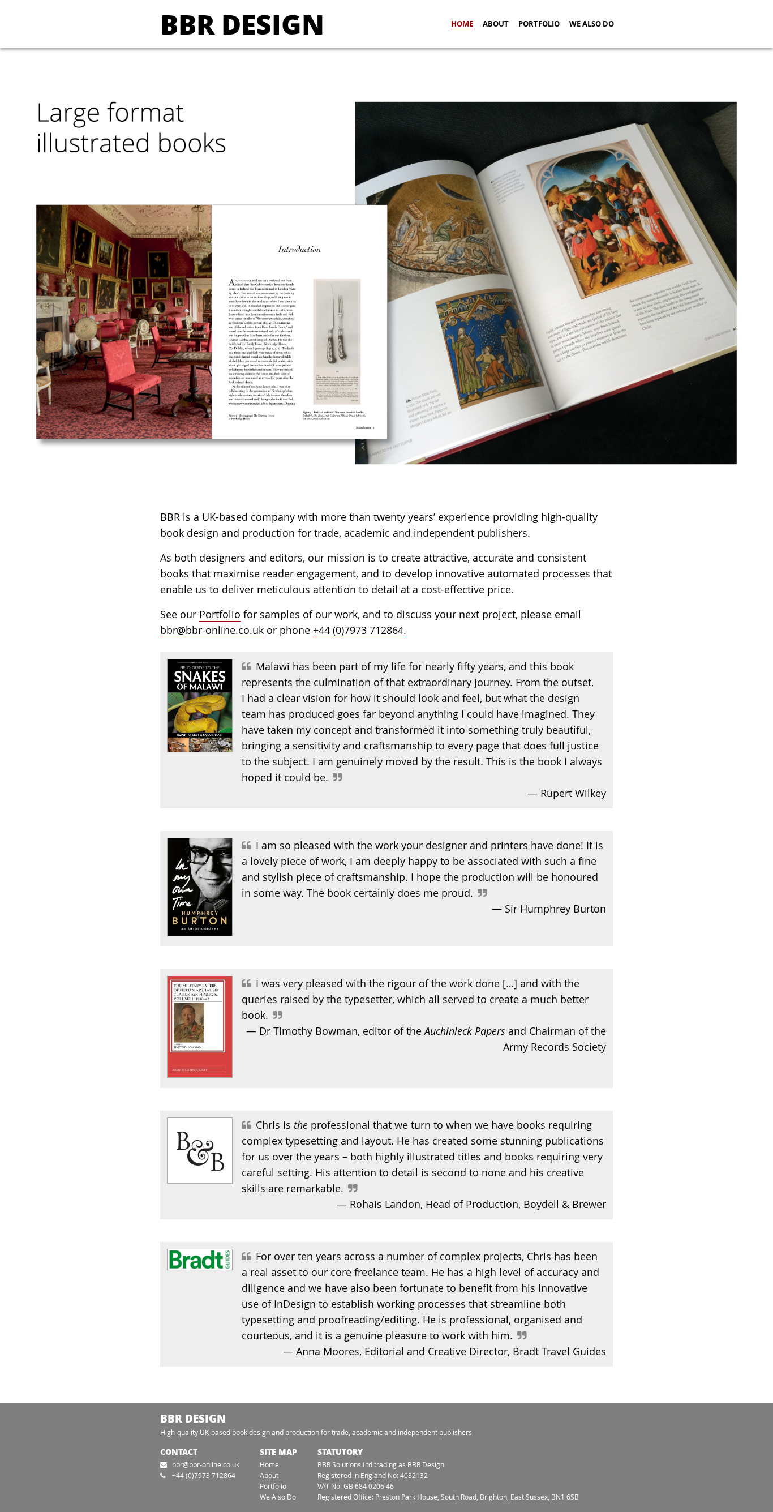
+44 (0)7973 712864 (358, 630)
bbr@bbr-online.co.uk (212, 630)
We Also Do (591, 24)
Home (462, 24)
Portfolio (539, 24)
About (496, 24)
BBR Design (242, 23)
